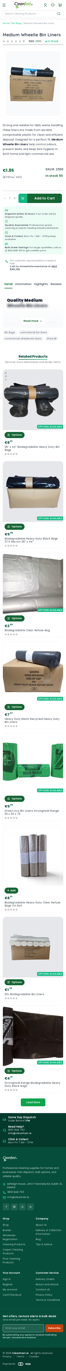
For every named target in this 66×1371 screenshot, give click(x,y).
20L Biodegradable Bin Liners (24, 994)
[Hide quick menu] (62, 1359)
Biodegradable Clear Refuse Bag (27, 630)
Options (17, 435)
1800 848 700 (15, 250)
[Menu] (4, 5)
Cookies (34, 1356)
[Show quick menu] (59, 1366)
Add (11, 890)
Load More (33, 1102)
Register (8, 1284)
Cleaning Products (14, 1244)
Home (6, 23)
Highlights (41, 284)
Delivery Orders (45, 1279)
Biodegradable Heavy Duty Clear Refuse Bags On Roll (33, 904)
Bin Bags (17, 23)
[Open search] (59, 13)
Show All (51, 338)
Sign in (7, 1279)
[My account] (45, 5)
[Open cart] (60, 5)
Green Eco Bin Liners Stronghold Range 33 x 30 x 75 (32, 812)
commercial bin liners (33, 332)
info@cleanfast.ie (18, 1197)
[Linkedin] (30, 1206)
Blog (38, 1239)
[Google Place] (22, 1206)
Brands (7, 1230)
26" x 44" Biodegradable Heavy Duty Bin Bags (32, 448)
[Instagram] (14, 1206)
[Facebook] (6, 1206)
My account (10, 1289)
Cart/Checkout (12, 1295)
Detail (8, 284)
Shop (6, 1225)
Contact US (43, 1289)
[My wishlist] (53, 5)
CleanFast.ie (20, 1353)
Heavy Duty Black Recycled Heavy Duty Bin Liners (32, 720)
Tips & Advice (44, 1244)
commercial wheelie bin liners (23, 338)
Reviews (56, 284)
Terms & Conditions (48, 1300)
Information (23, 284)
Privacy (7, 1356)
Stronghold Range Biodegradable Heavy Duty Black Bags (32, 1084)
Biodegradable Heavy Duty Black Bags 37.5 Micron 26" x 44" (31, 540)
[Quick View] (33, 427)
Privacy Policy (44, 1295)
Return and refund (47, 1284)
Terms (20, 1356)
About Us (41, 1225)
